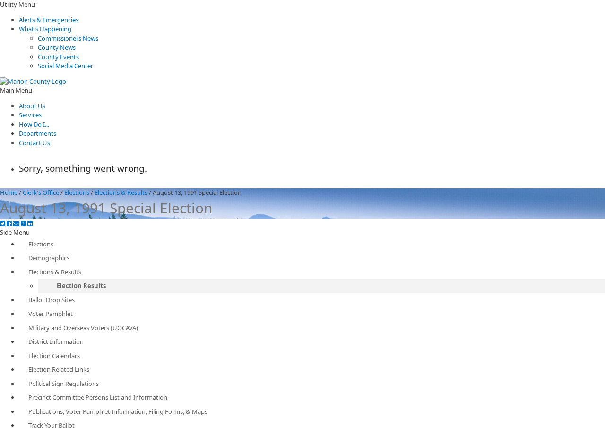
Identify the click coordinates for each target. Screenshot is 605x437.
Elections (76, 192)
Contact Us (34, 143)
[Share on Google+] (23, 223)
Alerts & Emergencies (48, 20)
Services (30, 115)
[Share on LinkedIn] (30, 223)
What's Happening (45, 29)
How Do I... (34, 124)
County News (57, 47)
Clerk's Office (41, 192)
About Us (32, 106)
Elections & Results (121, 192)
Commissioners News (68, 38)
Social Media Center (65, 65)
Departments (37, 133)
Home (8, 192)
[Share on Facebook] (9, 223)
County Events (58, 56)
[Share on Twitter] (2, 223)
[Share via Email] (16, 223)
